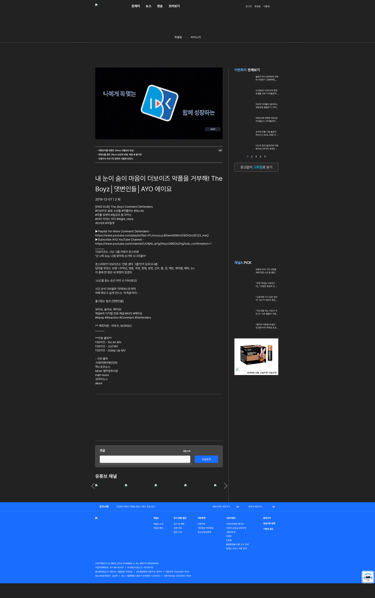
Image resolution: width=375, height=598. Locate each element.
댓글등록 (206, 459)
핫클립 (178, 37)
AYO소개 (196, 37)
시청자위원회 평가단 (235, 524)
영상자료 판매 (269, 523)
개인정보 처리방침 (206, 528)
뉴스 (148, 6)
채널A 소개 (158, 524)
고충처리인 (231, 532)
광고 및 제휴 (179, 524)
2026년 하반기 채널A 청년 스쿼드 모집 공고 (135, 506)
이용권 (267, 6)
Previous (93, 485)
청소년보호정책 (204, 532)
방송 (160, 6)
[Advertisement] (80, 88)
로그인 (249, 6)
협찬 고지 (178, 532)
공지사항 (104, 506)
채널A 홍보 (158, 528)
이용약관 (201, 524)
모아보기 (174, 6)
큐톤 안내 (178, 528)
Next (225, 485)
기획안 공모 (268, 529)
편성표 (258, 6)
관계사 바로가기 (255, 506)
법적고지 (267, 518)
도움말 (229, 540)
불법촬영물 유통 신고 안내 (237, 544)
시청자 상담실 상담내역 (236, 528)
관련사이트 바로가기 (221, 506)
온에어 (136, 6)
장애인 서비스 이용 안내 (236, 548)
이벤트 (229, 536)
